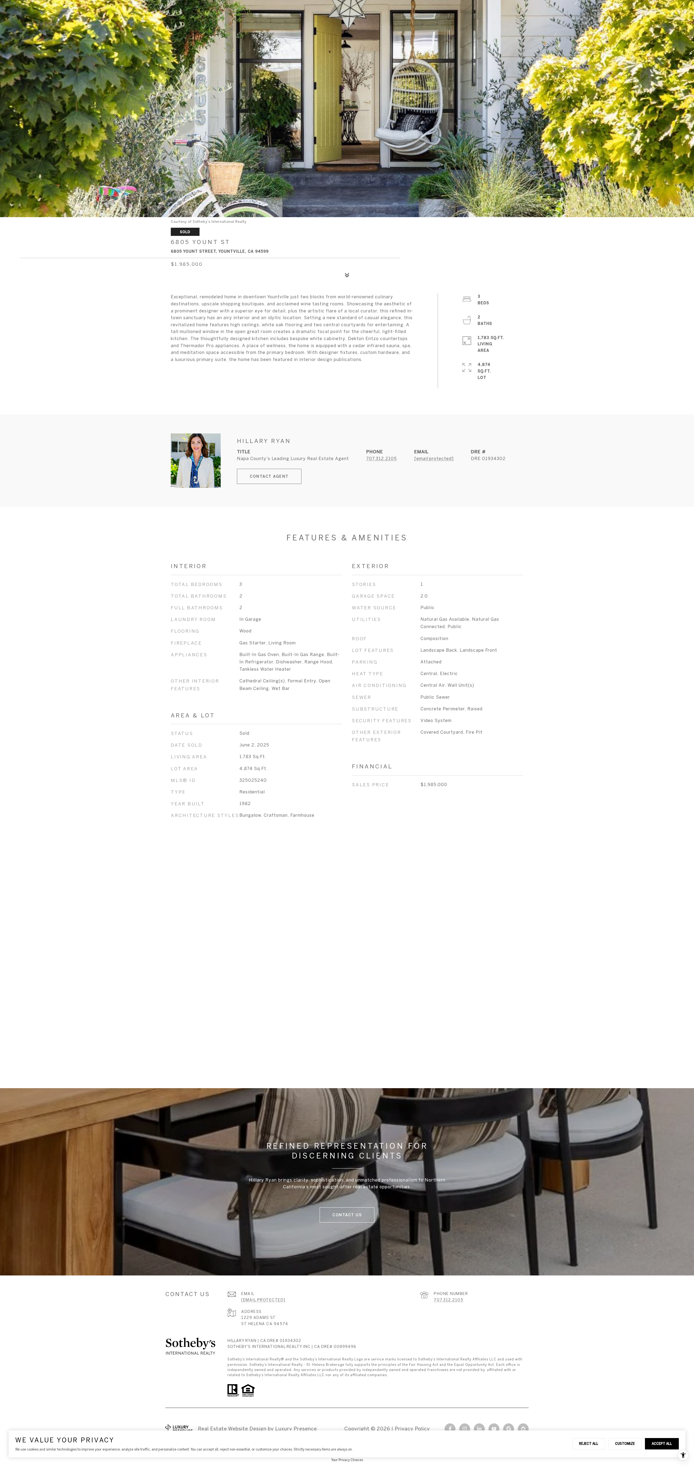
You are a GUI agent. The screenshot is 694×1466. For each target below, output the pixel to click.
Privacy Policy (412, 1429)
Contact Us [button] (347, 1215)
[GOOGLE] (508, 1428)
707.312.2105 (381, 458)
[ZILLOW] (523, 1428)
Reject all (588, 1443)
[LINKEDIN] (479, 1428)
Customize (625, 1443)
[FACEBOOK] (450, 1428)
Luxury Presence (296, 1429)
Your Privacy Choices (347, 1460)
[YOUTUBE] (494, 1428)
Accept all (662, 1443)
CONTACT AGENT (269, 476)
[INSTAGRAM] (464, 1428)
